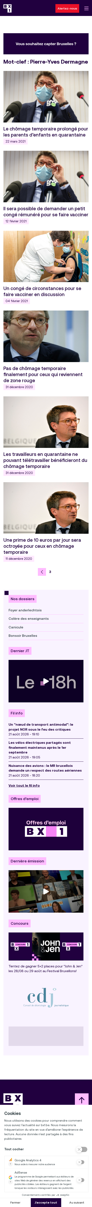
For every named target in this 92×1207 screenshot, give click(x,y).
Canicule (16, 627)
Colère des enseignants (29, 618)
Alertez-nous (67, 8)
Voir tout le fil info (24, 785)
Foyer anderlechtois (25, 610)
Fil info (17, 713)
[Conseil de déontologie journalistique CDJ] (46, 997)
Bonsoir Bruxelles (23, 635)
